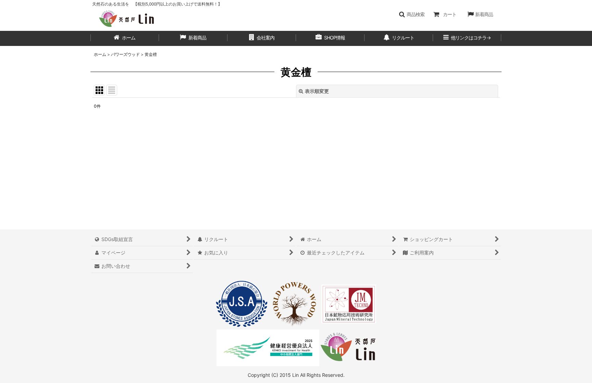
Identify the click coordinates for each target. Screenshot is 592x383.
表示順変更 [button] (317, 91)
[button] (411, 14)
